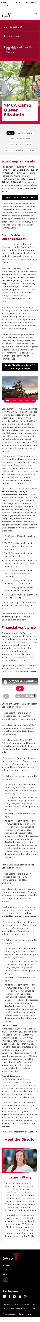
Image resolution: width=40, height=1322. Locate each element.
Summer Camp (25, 133)
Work (29, 144)
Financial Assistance (10, 1314)
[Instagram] (4, 1296)
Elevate (19, 150)
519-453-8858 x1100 (13, 27)
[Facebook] (9, 1296)
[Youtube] (20, 1296)
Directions (10, 52)
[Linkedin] (14, 1296)
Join (5, 1274)
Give (5, 1270)
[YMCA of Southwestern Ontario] (11, 15)
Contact (31, 150)
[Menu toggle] (37, 14)
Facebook (32, 1132)
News (29, 1314)
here (19, 1120)
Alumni (8, 150)
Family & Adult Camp (20, 139)
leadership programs (12, 617)
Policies (6, 1265)
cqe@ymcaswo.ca (13, 36)
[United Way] (20, 1280)
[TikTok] (25, 1296)
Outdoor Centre (15, 144)
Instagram (19, 1132)
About (10, 133)
